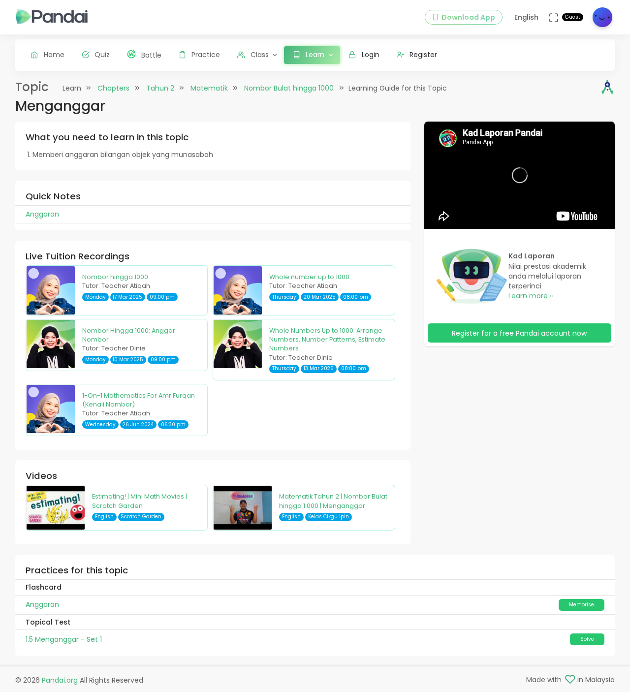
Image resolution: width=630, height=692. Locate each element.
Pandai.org (60, 680)
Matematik (209, 88)
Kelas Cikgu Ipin (328, 516)
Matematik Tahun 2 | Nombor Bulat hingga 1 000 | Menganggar (333, 500)
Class (260, 55)
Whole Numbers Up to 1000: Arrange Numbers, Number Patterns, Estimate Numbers (327, 339)
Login (370, 55)
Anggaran (42, 604)
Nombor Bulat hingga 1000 (289, 88)
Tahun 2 (160, 88)
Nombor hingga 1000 (115, 277)
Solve (587, 639)
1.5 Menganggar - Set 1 (64, 639)
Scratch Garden (141, 516)
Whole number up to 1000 (309, 277)
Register (423, 55)
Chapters (113, 88)
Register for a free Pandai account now (519, 333)
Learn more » (530, 296)
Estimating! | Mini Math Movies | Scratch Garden (139, 500)
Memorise (581, 604)
